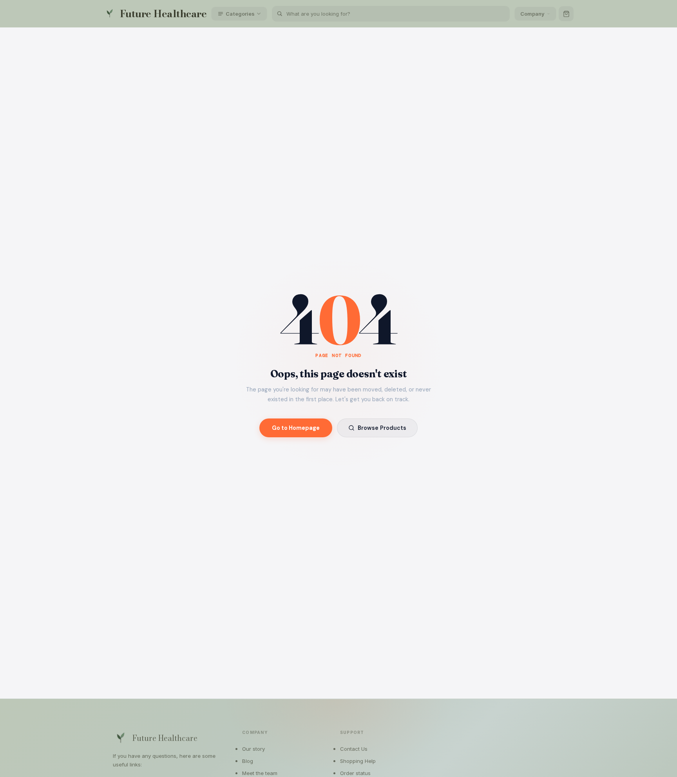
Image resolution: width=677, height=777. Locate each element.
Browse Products (382, 427)
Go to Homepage (296, 427)
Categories (240, 14)
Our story (253, 749)
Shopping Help (358, 761)
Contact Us (353, 749)
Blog (247, 761)
